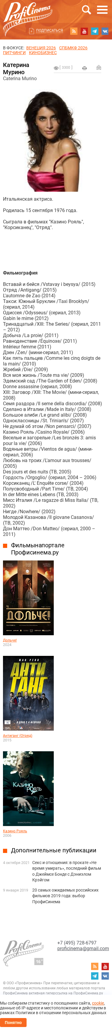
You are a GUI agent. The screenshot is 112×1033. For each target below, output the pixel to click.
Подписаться (49, 30)
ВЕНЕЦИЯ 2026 (41, 47)
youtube (84, 31)
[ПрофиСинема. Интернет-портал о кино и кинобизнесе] (28, 12)
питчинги (14, 52)
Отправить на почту (98, 67)
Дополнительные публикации (53, 850)
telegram (94, 31)
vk (105, 31)
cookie (98, 1003)
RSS (74, 31)
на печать (84, 68)
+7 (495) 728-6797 (76, 943)
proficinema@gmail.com (83, 948)
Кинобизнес (43, 52)
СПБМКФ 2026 (73, 47)
